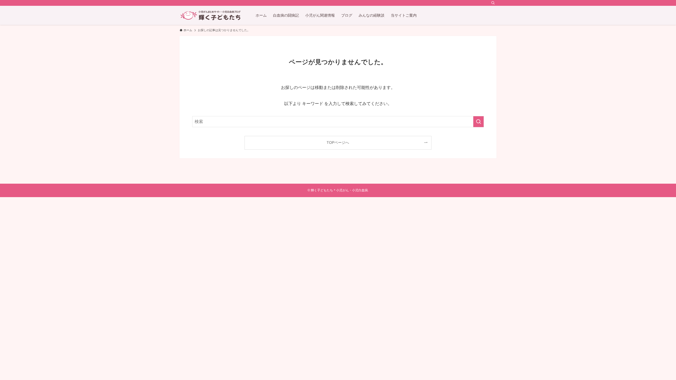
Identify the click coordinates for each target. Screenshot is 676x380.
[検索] (493, 3)
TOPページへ (338, 142)
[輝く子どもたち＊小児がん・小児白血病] (211, 15)
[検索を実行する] (478, 121)
